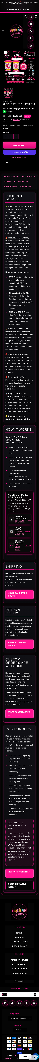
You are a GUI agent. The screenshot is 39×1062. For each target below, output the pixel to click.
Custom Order (10, 187)
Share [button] (8, 162)
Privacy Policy (19, 973)
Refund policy (19, 946)
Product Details (12, 176)
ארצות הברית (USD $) (18, 1018)
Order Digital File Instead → (17, 885)
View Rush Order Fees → (19, 873)
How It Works (28, 176)
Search (19, 933)
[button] (3, 31)
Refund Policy (19, 964)
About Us (19, 937)
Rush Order (25, 187)
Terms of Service (19, 942)
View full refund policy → (17, 644)
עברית (18, 1030)
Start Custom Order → (19, 713)
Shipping (16, 119)
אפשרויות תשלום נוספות (19, 157)
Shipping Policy (19, 969)
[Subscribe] (35, 994)
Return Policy (21, 182)
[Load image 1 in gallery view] (9, 93)
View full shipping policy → (18, 594)
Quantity (6, 132)
